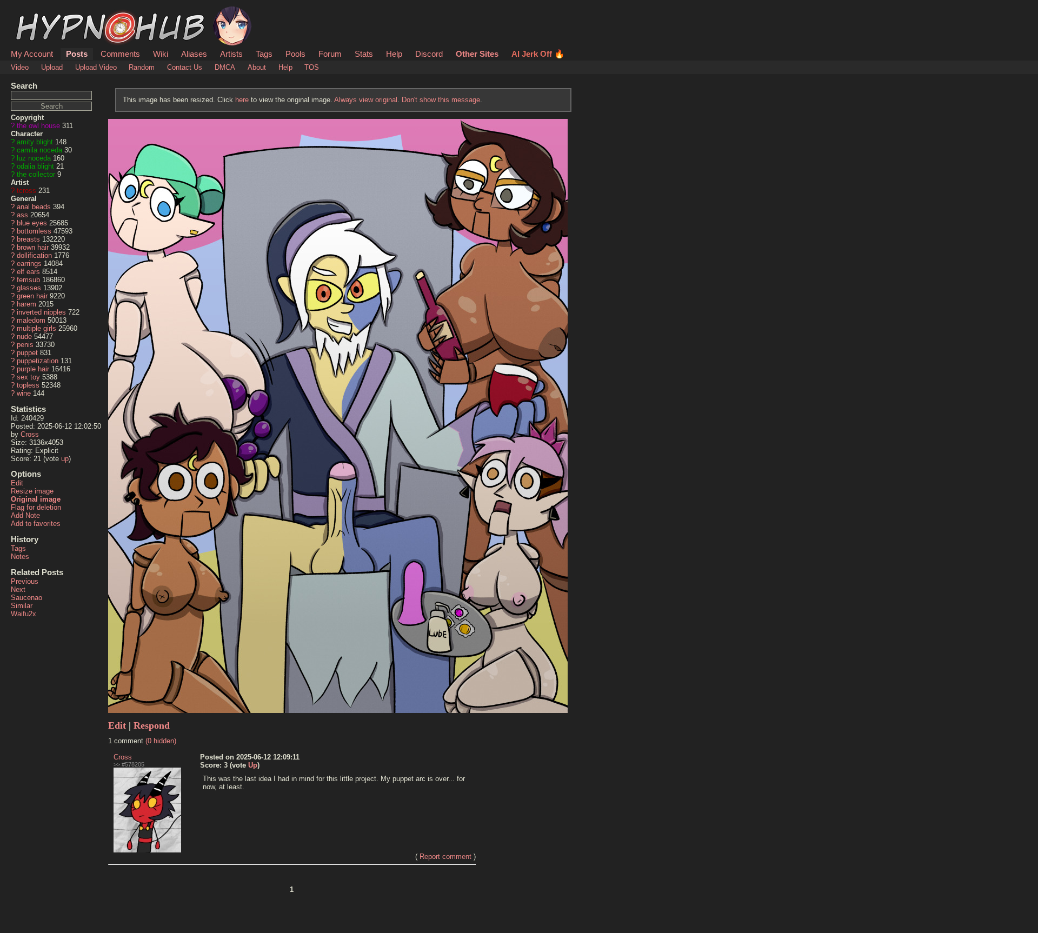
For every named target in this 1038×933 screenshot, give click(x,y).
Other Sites (477, 53)
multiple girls (36, 328)
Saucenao (26, 598)
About (257, 67)
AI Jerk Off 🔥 (537, 53)
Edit (17, 483)
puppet (27, 353)
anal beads (34, 207)
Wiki (160, 53)
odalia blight (35, 166)
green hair (32, 296)
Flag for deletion (36, 507)
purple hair (33, 369)
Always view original (365, 100)
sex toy (28, 377)
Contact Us (184, 67)
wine (24, 393)
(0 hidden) (160, 741)
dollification (34, 255)
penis (25, 345)
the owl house (38, 126)
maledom (31, 320)
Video (20, 67)
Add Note (25, 515)
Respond (152, 725)
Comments (120, 53)
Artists (231, 53)
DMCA (225, 67)
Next (18, 589)
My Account (32, 53)
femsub (28, 280)
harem (26, 304)
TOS (311, 67)
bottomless (34, 231)
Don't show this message (441, 100)
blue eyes (32, 223)
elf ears (28, 272)
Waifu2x (23, 614)
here (242, 100)
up (65, 459)
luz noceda (34, 158)
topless (28, 385)
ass (22, 215)
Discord (429, 53)
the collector (36, 174)
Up (252, 765)
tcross (26, 190)
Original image (36, 499)
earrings (29, 263)
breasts (28, 239)
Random (142, 67)
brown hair (33, 247)
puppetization (37, 361)
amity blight (35, 142)
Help (394, 53)
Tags (264, 53)
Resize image (32, 491)
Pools (295, 53)
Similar (21, 606)
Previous (24, 581)
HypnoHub (41, 12)
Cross (30, 434)
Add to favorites (36, 523)
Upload (52, 67)
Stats (364, 53)
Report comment (445, 856)
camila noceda (39, 150)
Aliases (194, 53)
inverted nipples (41, 312)
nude (24, 336)
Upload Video (96, 67)
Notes (20, 556)
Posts (77, 53)
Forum (330, 53)
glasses (29, 288)
